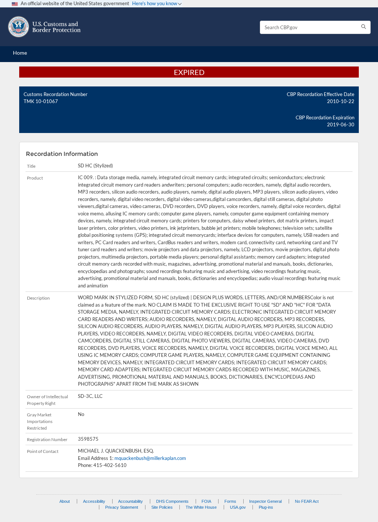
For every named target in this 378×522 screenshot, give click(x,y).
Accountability (130, 501)
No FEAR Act (307, 501)
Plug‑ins (266, 507)
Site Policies (162, 507)
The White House (201, 507)
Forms (230, 501)
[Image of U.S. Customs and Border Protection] (44, 27)
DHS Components (172, 501)
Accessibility (94, 501)
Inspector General (265, 501)
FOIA (206, 501)
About (64, 501)
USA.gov (238, 507)
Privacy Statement (121, 507)
